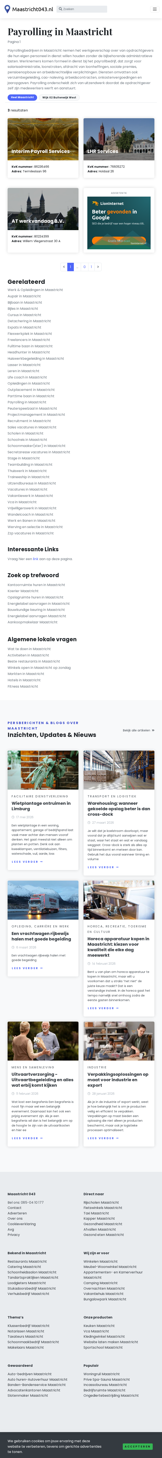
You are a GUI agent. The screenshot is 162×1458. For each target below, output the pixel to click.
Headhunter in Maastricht (29, 352)
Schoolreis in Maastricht (27, 439)
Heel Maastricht (22, 97)
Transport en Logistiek (112, 796)
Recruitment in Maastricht (29, 420)
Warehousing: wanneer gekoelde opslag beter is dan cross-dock (119, 808)
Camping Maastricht (101, 1283)
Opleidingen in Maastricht (29, 383)
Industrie (97, 1067)
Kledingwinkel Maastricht (104, 1336)
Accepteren (138, 1446)
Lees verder (25, 862)
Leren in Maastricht (23, 371)
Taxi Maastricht (96, 1213)
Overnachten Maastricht (104, 1288)
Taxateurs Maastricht (25, 1336)
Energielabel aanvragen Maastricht (37, 616)
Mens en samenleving (33, 1067)
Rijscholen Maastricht (101, 1202)
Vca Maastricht (96, 1331)
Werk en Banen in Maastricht (31, 520)
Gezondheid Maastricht (103, 1224)
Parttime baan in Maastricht (31, 396)
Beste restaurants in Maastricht (34, 661)
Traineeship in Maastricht (29, 477)
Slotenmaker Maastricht (28, 1395)
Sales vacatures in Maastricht (32, 427)
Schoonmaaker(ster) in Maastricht (37, 445)
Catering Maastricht (24, 1266)
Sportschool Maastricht (103, 1347)
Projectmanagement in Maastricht (36, 414)
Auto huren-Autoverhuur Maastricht (38, 1379)
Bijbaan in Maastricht (25, 302)
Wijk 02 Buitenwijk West (59, 97)
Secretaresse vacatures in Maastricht (39, 452)
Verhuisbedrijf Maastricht (28, 1293)
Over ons (15, 1218)
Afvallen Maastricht (100, 1229)
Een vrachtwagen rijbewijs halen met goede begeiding (41, 936)
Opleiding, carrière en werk (40, 926)
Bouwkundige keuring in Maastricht (36, 609)
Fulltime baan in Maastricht (30, 346)
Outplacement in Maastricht (31, 389)
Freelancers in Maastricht (29, 339)
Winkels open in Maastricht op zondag (39, 667)
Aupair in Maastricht (24, 296)
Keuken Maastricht (99, 1325)
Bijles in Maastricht (23, 308)
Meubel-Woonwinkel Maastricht (110, 1266)
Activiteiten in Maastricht (28, 655)
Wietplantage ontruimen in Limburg (41, 806)
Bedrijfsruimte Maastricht (105, 1390)
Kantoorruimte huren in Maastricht (36, 584)
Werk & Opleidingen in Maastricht (35, 289)
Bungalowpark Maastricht (105, 1299)
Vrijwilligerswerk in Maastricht (32, 508)
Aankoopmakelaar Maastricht (33, 622)
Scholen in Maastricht (25, 433)
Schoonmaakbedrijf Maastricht (33, 1342)
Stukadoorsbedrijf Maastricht (32, 1288)
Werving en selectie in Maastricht (35, 526)
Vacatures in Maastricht (27, 489)
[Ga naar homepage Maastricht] (28, 9)
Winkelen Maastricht (101, 1261)
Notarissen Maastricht (26, 1331)
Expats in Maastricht (24, 327)
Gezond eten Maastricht (104, 1234)
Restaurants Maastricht (27, 1261)
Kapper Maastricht (99, 1218)
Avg (11, 1229)
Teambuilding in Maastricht (30, 464)
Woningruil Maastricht (102, 1374)
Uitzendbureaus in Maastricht (32, 483)
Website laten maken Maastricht (111, 1342)
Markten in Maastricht (26, 673)
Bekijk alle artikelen (136, 730)
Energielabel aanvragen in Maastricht (39, 603)
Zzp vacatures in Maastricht (31, 533)
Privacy (14, 1234)
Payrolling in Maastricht (27, 402)
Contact (15, 1207)
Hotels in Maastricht (24, 680)
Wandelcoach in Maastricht (30, 514)
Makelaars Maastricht (26, 1347)
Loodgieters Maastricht (27, 1283)
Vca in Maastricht (22, 502)
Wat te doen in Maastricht (29, 649)
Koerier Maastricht (23, 591)
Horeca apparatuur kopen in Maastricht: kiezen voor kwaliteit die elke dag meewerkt (118, 947)
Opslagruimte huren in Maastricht (35, 597)
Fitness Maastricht (23, 686)
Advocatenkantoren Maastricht (34, 1390)
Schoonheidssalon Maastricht (32, 1272)
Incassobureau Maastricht (105, 1384)
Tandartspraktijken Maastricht (33, 1277)
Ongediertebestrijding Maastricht (111, 1395)
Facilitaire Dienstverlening (40, 796)
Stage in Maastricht (24, 458)
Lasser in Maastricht (24, 364)
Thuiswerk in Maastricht (27, 470)
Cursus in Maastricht (24, 315)
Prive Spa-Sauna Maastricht (107, 1379)
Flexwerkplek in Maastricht (30, 333)
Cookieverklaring (22, 1224)
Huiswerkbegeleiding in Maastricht (36, 358)
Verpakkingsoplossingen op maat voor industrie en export (118, 1079)
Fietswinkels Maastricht (103, 1207)
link (35, 559)
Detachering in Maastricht (29, 321)
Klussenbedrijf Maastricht (29, 1325)
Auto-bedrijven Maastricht (30, 1374)
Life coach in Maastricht (27, 377)
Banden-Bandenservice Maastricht (37, 1384)
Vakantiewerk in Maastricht (30, 495)
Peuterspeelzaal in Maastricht (32, 408)
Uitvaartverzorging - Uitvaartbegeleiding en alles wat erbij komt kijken (42, 1079)
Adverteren (17, 1213)
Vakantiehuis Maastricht (104, 1293)
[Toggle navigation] (154, 9)
